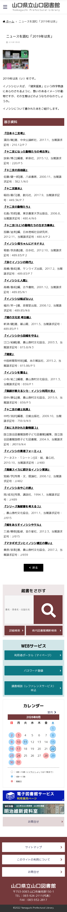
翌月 (50, 712)
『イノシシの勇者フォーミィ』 (23, 451)
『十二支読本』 (13, 188)
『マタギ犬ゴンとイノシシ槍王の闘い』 (28, 543)
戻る (35, 567)
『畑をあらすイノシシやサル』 (23, 525)
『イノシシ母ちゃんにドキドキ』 (24, 243)
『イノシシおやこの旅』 (19, 488)
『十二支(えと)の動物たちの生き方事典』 (29, 225)
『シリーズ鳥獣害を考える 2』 (23, 506)
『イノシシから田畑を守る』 (21, 336)
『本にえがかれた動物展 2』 (21, 428)
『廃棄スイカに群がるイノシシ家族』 (27, 469)
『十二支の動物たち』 (17, 207)
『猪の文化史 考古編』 (18, 317)
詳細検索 (14, 630)
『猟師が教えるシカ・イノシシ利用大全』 (30, 391)
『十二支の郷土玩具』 (17, 409)
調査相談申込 (33, 688)
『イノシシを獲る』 (16, 372)
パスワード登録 (33, 671)
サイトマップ (33, 847)
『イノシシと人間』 (16, 280)
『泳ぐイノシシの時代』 (19, 262)
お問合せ (33, 822)
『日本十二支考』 (15, 133)
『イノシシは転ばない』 (19, 299)
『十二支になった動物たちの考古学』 (27, 151)
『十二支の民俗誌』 (16, 170)
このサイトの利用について (33, 859)
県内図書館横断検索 (44, 630)
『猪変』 (9, 354)
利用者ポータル (33, 655)
